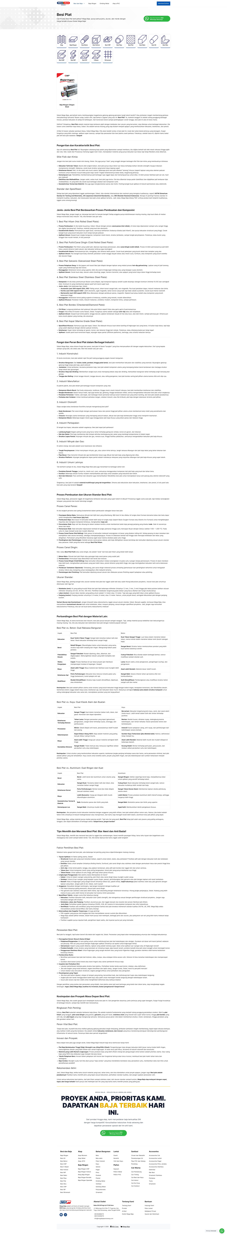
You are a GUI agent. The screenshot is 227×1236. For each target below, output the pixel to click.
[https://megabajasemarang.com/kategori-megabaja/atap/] (62, 41)
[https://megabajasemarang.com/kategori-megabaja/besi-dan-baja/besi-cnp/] (108, 41)
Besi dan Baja (78, 3)
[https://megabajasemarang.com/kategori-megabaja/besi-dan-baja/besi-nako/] (142, 41)
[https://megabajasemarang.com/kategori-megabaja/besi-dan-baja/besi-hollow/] (96, 41)
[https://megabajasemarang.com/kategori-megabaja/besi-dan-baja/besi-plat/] (131, 41)
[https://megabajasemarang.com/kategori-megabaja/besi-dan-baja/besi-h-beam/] (96, 56)
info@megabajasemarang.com (103, 1218)
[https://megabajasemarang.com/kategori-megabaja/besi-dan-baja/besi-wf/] (85, 56)
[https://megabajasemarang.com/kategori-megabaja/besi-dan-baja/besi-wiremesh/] (108, 56)
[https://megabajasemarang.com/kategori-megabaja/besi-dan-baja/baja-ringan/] (73, 41)
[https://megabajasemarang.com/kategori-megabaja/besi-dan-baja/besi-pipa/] (119, 41)
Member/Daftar (163, 3)
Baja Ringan (92, 3)
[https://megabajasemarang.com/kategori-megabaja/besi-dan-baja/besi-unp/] (62, 56)
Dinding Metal (104, 3)
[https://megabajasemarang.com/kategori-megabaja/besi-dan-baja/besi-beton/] (85, 41)
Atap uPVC (116, 3)
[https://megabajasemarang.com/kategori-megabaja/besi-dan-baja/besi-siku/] (165, 41)
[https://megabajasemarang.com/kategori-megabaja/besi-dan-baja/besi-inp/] (73, 56)
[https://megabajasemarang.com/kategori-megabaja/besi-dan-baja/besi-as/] (154, 41)
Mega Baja (126, 1226)
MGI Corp (115, 1226)
